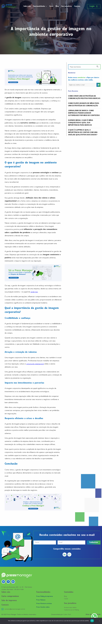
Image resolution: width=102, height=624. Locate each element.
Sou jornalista (66, 6)
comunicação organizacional (35, 364)
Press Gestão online (42, 607)
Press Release (40, 600)
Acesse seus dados (70, 607)
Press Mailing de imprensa (44, 596)
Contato (77, 6)
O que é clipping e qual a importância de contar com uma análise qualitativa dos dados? (82, 132)
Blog (57, 6)
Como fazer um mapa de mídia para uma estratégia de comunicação (83, 104)
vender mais (34, 292)
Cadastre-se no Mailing (71, 610)
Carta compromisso (10, 596)
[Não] (100, 621)
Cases (51, 6)
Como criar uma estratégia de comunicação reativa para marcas (84, 97)
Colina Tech (67, 614)
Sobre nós (27, 6)
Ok (92, 620)
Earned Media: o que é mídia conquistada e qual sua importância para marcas (80, 122)
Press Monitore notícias (44, 603)
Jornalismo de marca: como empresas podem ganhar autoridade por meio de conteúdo (84, 113)
